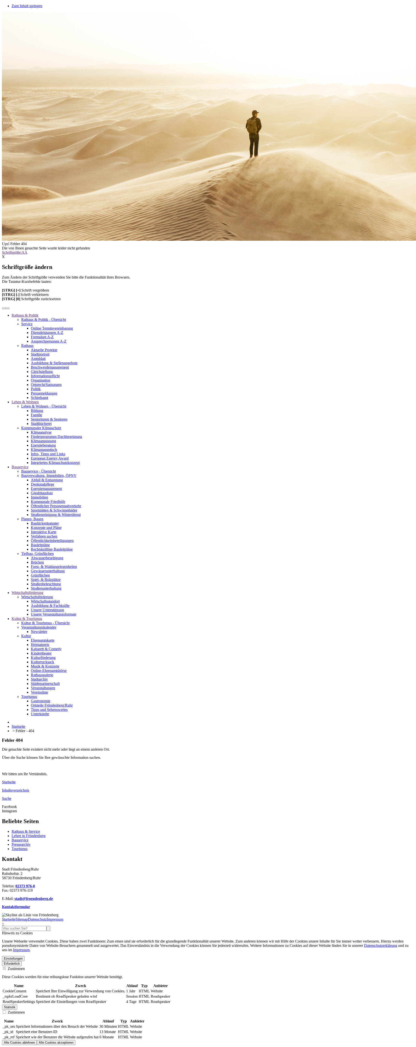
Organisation (40, 380)
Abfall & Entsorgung (47, 480)
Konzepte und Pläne (46, 528)
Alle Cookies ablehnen (19, 1042)
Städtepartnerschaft (45, 684)
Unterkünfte (40, 714)
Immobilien (39, 497)
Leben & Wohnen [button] (25, 402)
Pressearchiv (21, 844)
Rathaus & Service (26, 831)
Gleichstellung (42, 372)
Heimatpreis (40, 645)
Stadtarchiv (39, 679)
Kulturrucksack (42, 662)
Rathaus (27, 346)
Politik (36, 389)
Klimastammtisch (44, 450)
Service (26, 324)
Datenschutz (37, 919)
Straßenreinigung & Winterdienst (56, 515)
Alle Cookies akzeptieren (56, 1042)
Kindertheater (41, 653)
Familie (36, 415)
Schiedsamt (39, 398)
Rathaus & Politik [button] (25, 315)
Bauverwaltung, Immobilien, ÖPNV (49, 476)
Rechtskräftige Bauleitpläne (52, 549)
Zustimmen (16, 969)
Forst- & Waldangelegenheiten (54, 567)
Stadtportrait (40, 354)
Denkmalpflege (42, 484)
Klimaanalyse (41, 432)
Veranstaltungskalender (38, 627)
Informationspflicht (45, 376)
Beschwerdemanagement (50, 367)
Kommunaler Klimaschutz (41, 428)
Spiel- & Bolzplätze (46, 580)
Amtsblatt (38, 359)
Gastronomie (40, 701)
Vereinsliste (39, 692)
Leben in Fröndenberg (29, 836)
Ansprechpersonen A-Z (48, 341)
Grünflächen (40, 575)
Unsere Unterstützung (47, 610)
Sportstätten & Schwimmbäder (54, 510)
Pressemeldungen (44, 393)
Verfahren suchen (44, 536)
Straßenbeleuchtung (46, 584)
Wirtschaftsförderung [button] (27, 593)
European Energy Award (50, 458)
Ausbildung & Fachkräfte (50, 606)
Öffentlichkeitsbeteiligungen (52, 541)
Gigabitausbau (42, 493)
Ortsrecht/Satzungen (46, 385)
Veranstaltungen (43, 688)
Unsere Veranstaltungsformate (53, 614)
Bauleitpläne (40, 545)
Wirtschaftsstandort (45, 601)
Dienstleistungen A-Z (47, 333)
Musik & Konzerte (45, 666)
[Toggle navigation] (8, 308)
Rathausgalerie (42, 675)
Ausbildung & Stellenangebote (54, 363)
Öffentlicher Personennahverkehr (56, 506)
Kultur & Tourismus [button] (27, 619)
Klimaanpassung (43, 441)
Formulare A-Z (42, 337)
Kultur (26, 636)
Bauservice (20, 840)
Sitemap (22, 919)
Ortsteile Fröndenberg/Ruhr (52, 705)
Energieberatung (43, 445)
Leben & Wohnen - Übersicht (43, 406)
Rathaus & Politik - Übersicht (43, 320)
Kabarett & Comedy (46, 649)
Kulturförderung (43, 658)
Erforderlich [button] (12, 963)
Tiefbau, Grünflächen (37, 554)
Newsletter (39, 632)
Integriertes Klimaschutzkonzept (55, 463)
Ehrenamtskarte (42, 640)
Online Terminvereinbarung (52, 328)
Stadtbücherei (41, 424)
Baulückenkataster (45, 523)
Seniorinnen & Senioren (49, 419)
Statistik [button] (9, 1007)
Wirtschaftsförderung (37, 597)
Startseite (9, 919)
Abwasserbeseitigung (47, 558)
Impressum (55, 919)
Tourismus (29, 697)
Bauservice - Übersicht (38, 471)
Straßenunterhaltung (46, 588)
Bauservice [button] (20, 467)
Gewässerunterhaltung (48, 571)
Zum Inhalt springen (27, 6)
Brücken (37, 562)
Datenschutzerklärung (380, 945)
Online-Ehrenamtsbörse (49, 671)
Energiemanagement (46, 489)
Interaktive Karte (43, 532)
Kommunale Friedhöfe (48, 502)
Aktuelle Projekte (44, 350)
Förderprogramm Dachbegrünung (56, 437)
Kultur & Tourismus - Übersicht (45, 623)
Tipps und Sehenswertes (49, 710)
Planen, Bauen (32, 519)
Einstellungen (13, 958)
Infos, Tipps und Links (48, 454)
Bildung (37, 411)
